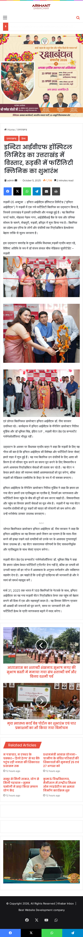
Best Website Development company (42, 910)
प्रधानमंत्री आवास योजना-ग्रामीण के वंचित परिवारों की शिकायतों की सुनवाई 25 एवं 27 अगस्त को (61, 760)
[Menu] (5, 17)
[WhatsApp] (27, 191)
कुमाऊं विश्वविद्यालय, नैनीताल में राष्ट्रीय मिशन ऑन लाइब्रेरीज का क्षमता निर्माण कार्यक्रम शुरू (59, 784)
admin (10, 180)
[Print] (56, 191)
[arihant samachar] (41, 7)
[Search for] (78, 17)
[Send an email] (16, 180)
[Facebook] (8, 191)
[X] (17, 191)
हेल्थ (24, 138)
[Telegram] (37, 191)
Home (11, 129)
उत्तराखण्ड (22, 129)
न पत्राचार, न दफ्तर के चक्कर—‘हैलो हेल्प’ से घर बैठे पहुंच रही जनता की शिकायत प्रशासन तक (21, 760)
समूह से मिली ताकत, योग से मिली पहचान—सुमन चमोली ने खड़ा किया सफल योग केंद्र (21, 784)
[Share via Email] (46, 191)
